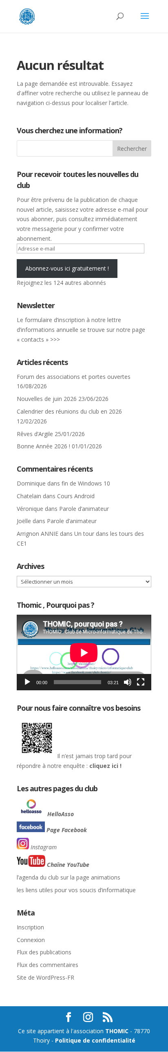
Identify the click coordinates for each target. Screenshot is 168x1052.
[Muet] (128, 682)
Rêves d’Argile (35, 434)
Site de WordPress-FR (45, 977)
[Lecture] (27, 682)
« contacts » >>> (38, 339)
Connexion (31, 940)
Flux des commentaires (47, 965)
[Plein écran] (141, 682)
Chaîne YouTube (68, 864)
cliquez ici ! (105, 766)
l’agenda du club (38, 877)
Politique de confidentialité (95, 1040)
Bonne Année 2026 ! (43, 446)
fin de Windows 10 (86, 483)
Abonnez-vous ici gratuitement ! (67, 268)
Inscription (30, 927)
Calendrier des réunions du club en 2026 (69, 411)
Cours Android (76, 496)
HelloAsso (60, 814)
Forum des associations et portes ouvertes (73, 377)
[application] (84, 652)
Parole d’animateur (84, 509)
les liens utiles (35, 890)
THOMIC (117, 1031)
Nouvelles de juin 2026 (47, 399)
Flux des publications (44, 952)
